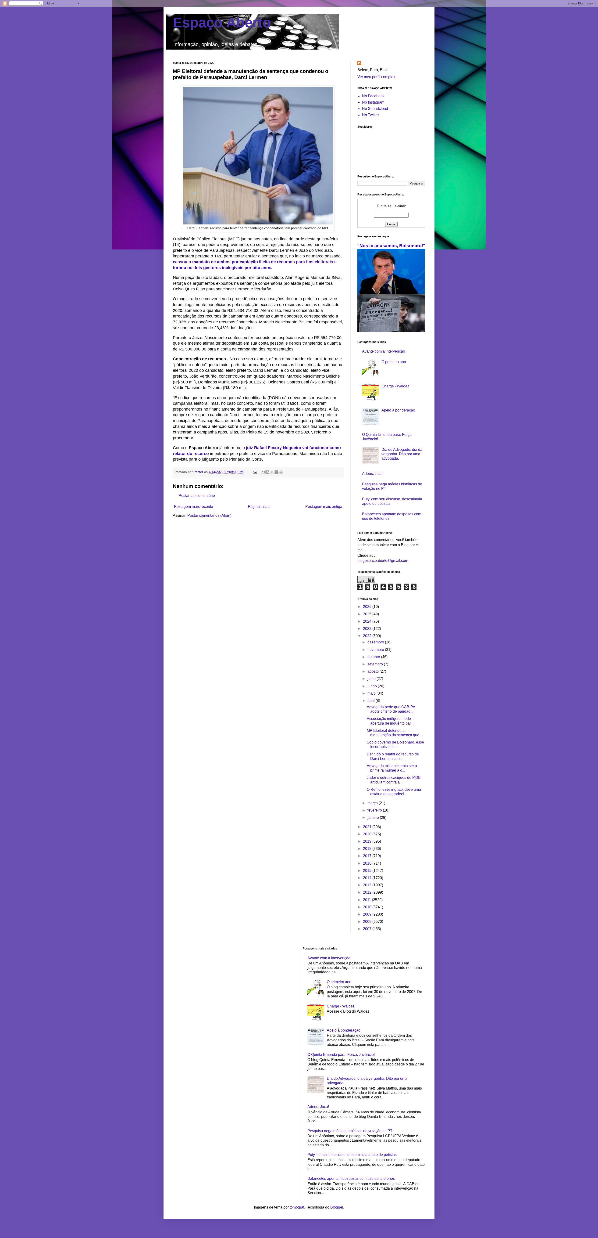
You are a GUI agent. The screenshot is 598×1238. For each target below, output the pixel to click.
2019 (367, 841)
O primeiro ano (393, 362)
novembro (376, 650)
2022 (367, 636)
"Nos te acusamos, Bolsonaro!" (391, 245)
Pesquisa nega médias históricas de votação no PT (349, 1131)
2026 (367, 607)
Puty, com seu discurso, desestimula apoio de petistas (352, 1155)
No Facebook (373, 96)
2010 (367, 907)
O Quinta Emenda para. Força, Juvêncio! (341, 1055)
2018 (367, 849)
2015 (367, 871)
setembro (375, 664)
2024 (367, 621)
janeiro (373, 817)
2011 (367, 900)
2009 (367, 914)
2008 (367, 922)
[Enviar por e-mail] (263, 472)
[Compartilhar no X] (272, 472)
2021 (367, 827)
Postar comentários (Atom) (209, 515)
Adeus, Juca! (373, 474)
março (373, 803)
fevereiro (375, 810)
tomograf (297, 1207)
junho (372, 686)
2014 (367, 878)
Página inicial (259, 507)
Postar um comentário (197, 496)
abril (371, 701)
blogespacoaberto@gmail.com (382, 561)
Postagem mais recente (193, 507)
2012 (367, 892)
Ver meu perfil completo (376, 77)
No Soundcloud (375, 109)
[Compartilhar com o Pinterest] (281, 472)
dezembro (376, 642)
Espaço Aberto (222, 22)
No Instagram (373, 102)
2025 (367, 614)
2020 (367, 834)
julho (372, 679)
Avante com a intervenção (383, 351)
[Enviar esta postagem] (254, 472)
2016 (367, 863)
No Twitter (370, 115)
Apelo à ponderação (398, 410)
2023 (367, 629)
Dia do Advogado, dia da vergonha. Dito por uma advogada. (401, 454)
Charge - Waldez (395, 386)
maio (372, 693)
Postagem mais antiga (323, 507)
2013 (367, 885)
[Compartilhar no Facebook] (276, 472)
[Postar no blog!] (267, 472)
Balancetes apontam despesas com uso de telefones (351, 1178)
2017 (367, 856)
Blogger (336, 1207)
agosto (373, 671)
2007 (367, 929)
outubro (374, 657)
